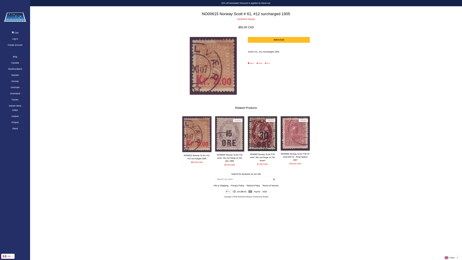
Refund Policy (253, 185)
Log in (15, 39)
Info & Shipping (221, 185)
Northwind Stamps (246, 19)
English (452, 258)
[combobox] (451, 257)
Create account (15, 45)
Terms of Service (270, 185)
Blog (15, 56)
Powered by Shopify (260, 197)
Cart (16, 33)
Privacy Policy (237, 185)
